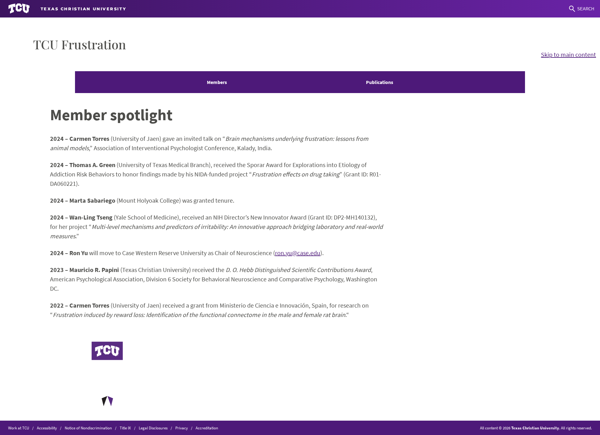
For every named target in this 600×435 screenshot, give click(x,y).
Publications (379, 82)
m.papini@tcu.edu (246, 395)
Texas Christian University (535, 427)
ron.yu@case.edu (297, 253)
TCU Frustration (79, 44)
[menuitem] (217, 82)
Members (217, 82)
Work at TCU (18, 427)
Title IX (125, 427)
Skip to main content (568, 54)
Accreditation (207, 427)
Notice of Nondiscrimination (88, 427)
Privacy (181, 427)
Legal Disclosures (153, 427)
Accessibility (47, 427)
